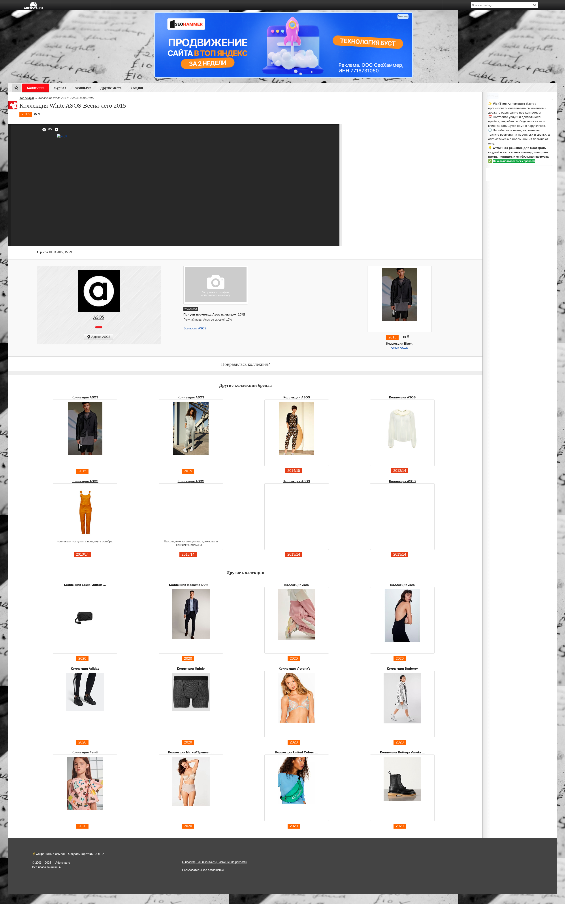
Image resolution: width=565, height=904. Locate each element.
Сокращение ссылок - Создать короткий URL (68, 853)
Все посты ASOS (194, 328)
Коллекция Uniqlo (191, 668)
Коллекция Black (399, 343)
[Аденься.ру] (33, 5)
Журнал (59, 88)
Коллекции (26, 98)
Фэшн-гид (83, 88)
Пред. (44, 129)
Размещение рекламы (232, 862)
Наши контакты (206, 862)
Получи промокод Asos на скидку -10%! (214, 314)
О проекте (189, 862)
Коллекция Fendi (85, 752)
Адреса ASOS (100, 336)
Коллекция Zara (296, 584)
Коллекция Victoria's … (297, 668)
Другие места (111, 88)
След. (56, 129)
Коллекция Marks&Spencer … (191, 752)
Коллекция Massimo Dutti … (191, 584)
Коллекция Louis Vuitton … (85, 584)
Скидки (137, 88)
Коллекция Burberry (402, 668)
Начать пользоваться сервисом (514, 161)
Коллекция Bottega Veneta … (402, 752)
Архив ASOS (399, 347)
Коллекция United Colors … (296, 752)
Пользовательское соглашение (203, 870)
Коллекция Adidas (85, 668)
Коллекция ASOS (85, 397)
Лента (16, 89)
